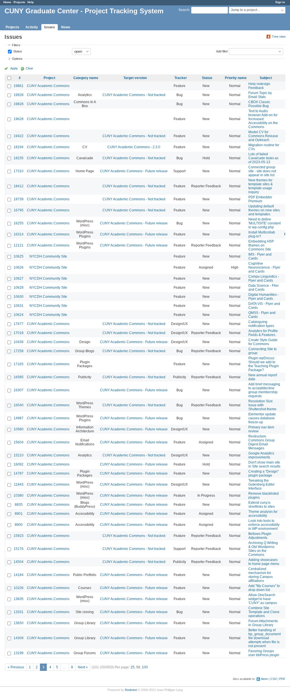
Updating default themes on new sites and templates (264, 210)
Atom (264, 679)
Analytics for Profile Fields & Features (263, 333)
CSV (273, 679)
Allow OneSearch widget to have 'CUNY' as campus (262, 599)
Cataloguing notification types (261, 324)
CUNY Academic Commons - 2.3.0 (133, 147)
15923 (19, 536)
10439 (19, 342)
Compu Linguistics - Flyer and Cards (263, 278)
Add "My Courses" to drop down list (264, 588)
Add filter (222, 51)
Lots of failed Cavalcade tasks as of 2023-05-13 (263, 158)
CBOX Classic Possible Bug (259, 104)
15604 (19, 442)
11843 (19, 484)
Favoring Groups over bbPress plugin (263, 653)
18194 (19, 147)
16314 (19, 234)
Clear (29, 68)
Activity (31, 27)
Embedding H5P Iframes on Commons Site (261, 245)
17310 (19, 171)
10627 (19, 278)
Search (183, 10)
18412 (19, 186)
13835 (19, 599)
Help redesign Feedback (259, 86)
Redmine (131, 690)
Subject (266, 78)
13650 (19, 623)
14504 (19, 562)
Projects (19, 2)
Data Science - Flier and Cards (263, 288)
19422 (19, 136)
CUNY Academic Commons (48, 86)
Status (17, 51)
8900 (19, 525)
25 (133, 667)
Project (49, 78)
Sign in (280, 2)
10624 (19, 315)
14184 (19, 575)
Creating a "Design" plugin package (263, 473)
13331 (19, 612)
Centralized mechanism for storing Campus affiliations (260, 575)
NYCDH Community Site (48, 256)
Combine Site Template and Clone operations (264, 612)
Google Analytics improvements (261, 455)
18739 (19, 199)
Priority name (236, 78)
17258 (19, 351)
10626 (19, 267)
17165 (19, 364)
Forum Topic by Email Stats (260, 95)
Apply (14, 68)
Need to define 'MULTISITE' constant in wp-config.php (264, 223)
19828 (19, 104)
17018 (19, 333)
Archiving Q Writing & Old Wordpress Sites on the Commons (263, 549)
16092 (19, 464)
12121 (19, 245)
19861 (19, 86)
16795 (19, 210)
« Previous (16, 667)
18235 (19, 158)
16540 (19, 405)
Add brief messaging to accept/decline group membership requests (264, 390)
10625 (19, 256)
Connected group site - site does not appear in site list (262, 171)
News (65, 27)
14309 (19, 638)
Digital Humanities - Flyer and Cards (263, 297)
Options (17, 58)
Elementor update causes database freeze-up (262, 418)
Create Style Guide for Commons (263, 342)
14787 (19, 473)
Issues (49, 27)
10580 (19, 429)
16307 (19, 390)
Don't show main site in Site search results (264, 464)
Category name (85, 78)
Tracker (180, 78)
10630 (19, 297)
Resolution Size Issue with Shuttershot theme (262, 405)
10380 (19, 496)
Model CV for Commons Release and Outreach (263, 136)
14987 (19, 418)
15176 (19, 549)
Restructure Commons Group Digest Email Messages (261, 442)
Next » (83, 667)
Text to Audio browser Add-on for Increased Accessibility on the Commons (263, 119)
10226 (19, 588)
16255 (19, 223)
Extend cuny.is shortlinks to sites (261, 505)
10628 (19, 288)
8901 (19, 514)
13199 (19, 653)
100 (145, 667)
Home (7, 2)
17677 (19, 324)
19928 (19, 95)
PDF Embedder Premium (260, 199)
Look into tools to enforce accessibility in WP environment (264, 525)
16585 (19, 377)
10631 (19, 306)
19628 (19, 119)
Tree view (278, 36)
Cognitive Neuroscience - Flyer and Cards (264, 267)
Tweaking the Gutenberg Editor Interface (261, 484)
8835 (19, 505)
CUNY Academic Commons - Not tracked (134, 95)
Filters (16, 45)
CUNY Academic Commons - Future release (134, 171)
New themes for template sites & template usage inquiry (260, 186)
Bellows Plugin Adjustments (259, 536)
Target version (135, 78)
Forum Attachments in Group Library (263, 623)
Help (30, 2)
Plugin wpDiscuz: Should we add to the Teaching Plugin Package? (263, 364)
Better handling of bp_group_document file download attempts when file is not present (264, 638)
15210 (19, 455)
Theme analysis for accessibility (263, 514)
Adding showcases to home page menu (263, 562)
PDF (282, 679)
